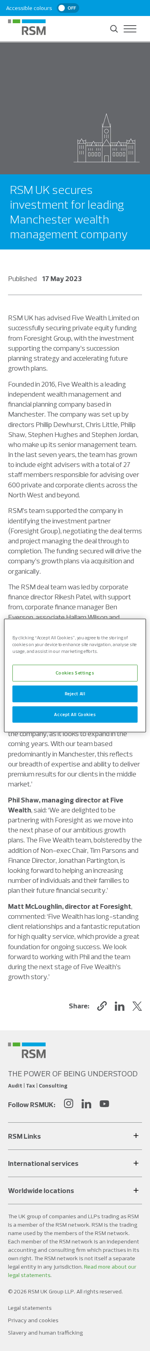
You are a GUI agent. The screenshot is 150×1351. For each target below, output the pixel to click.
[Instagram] (68, 1104)
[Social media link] (27, 1050)
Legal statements (30, 1307)
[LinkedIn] (86, 1104)
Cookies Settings (75, 672)
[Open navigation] (130, 28)
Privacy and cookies (33, 1320)
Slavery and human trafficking (45, 1332)
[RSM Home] (27, 27)
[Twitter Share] (137, 1006)
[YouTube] (104, 1104)
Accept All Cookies (75, 714)
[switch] (68, 8)
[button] (102, 1006)
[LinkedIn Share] (119, 1006)
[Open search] (114, 28)
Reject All (75, 693)
